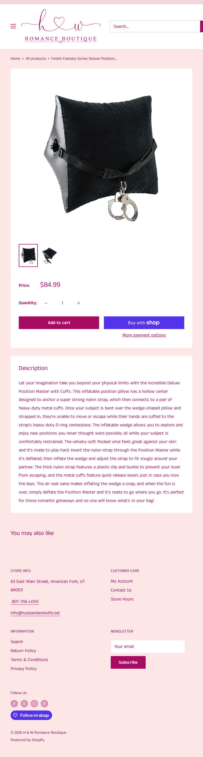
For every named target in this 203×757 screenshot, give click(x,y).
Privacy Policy (23, 669)
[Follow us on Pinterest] (44, 703)
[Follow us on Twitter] (24, 703)
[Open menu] (13, 26)
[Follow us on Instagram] (34, 703)
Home (15, 58)
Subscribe (128, 662)
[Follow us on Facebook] (14, 703)
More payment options (144, 335)
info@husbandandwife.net (35, 613)
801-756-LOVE (25, 601)
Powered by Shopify (27, 740)
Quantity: (28, 303)
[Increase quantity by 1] (78, 303)
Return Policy (23, 651)
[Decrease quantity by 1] (46, 303)
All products (36, 58)
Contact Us (121, 590)
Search (17, 642)
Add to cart (59, 323)
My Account (122, 581)
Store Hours (122, 599)
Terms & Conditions (29, 660)
